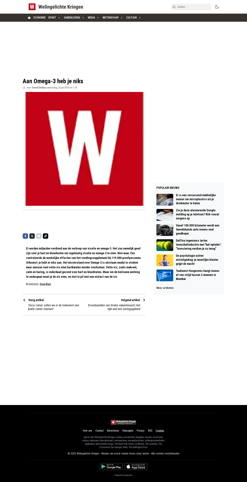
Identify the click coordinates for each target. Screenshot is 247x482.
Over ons (87, 430)
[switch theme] (217, 7)
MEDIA (91, 17)
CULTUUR (131, 17)
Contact (99, 430)
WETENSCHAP (111, 17)
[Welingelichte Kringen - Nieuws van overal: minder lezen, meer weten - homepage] (57, 7)
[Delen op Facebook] (25, 236)
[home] (29, 17)
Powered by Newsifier (124, 475)
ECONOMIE (39, 17)
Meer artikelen (165, 288)
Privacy (141, 430)
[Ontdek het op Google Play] (111, 466)
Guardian (45, 284)
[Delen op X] (32, 236)
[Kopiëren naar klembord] (45, 236)
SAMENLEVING (72, 17)
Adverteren (113, 430)
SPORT (52, 17)
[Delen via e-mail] (39, 236)
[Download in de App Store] (136, 466)
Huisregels (127, 430)
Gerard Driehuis (39, 87)
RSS (150, 430)
